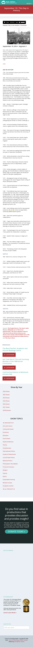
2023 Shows (6, 401)
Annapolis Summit (8, 486)
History (5, 445)
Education (5, 435)
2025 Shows (6, 394)
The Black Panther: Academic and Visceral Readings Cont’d (15, 349)
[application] (14, 22)
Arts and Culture (7, 426)
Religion (5, 470)
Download (23, 25)
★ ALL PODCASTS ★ (9, 489)
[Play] (5, 22)
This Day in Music (10, 338)
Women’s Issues (7, 483)
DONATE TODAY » (16, 531)
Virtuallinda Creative (19, 641)
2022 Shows (6, 404)
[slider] (23, 22)
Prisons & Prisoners (8, 467)
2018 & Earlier (7, 410)
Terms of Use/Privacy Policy (16, 640)
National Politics (7, 461)
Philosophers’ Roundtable (10, 464)
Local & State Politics (9, 457)
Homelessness (7, 448)
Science (5, 473)
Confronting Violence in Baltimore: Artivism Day (15, 373)
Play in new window (13, 25)
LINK (4, 64)
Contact (26, 640)
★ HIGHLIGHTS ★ (8, 423)
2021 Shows (6, 407)
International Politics (9, 451)
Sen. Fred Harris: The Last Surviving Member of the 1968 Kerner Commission (16, 361)
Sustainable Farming (9, 479)
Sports (5, 476)
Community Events (8, 429)
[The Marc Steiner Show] (9, 2)
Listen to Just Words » (9, 612)
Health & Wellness (8, 442)
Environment (6, 438)
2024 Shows (6, 398)
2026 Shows (6, 391)
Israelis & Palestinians (9, 454)
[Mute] (19, 22)
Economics (6, 432)
